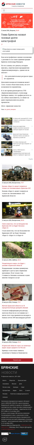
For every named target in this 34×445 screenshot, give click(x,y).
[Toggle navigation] (4, 10)
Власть (4, 380)
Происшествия (22, 380)
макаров (13, 109)
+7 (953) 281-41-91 (25, 425)
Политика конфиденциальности (19, 394)
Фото (20, 390)
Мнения (14, 384)
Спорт (22, 387)
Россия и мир (6, 387)
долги (8, 109)
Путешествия (6, 390)
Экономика (6, 384)
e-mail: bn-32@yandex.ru (8, 429)
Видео (14, 390)
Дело (20, 384)
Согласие (5, 397)
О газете (27, 390)
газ (5, 109)
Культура (15, 387)
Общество (12, 380)
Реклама (5, 394)
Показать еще (17, 360)
